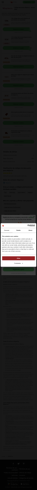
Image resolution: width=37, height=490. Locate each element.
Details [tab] (18, 230)
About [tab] (30, 230)
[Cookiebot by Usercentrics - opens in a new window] (27, 225)
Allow (18, 258)
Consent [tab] (6, 230)
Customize (17, 263)
